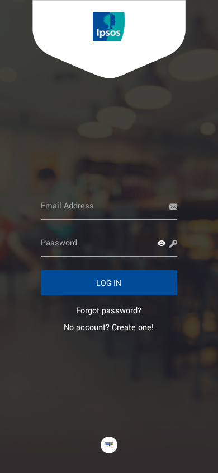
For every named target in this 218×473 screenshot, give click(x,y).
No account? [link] (109, 327)
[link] (108, 310)
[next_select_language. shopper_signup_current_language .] (109, 445)
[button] (161, 243)
